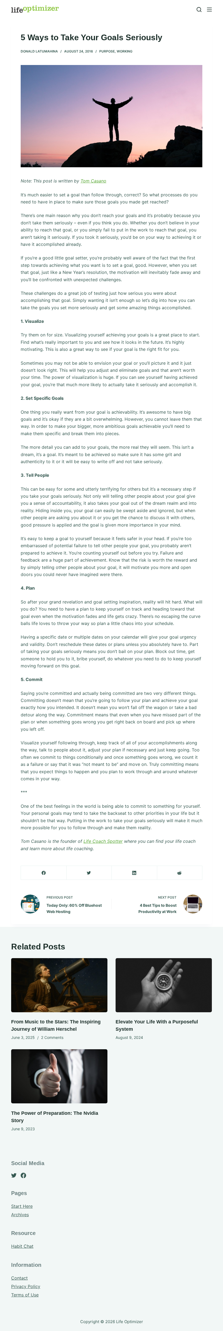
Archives (20, 1214)
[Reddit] (180, 873)
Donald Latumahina (39, 51)
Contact (19, 1278)
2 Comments (52, 1037)
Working (124, 51)
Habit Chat (22, 1246)
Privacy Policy (25, 1286)
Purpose (107, 51)
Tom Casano (93, 181)
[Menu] (209, 9)
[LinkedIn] (134, 873)
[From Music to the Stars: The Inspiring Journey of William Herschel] (59, 985)
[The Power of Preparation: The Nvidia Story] (59, 1076)
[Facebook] (44, 873)
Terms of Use (25, 1295)
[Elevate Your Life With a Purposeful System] (164, 985)
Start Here (22, 1206)
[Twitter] (89, 873)
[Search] (199, 9)
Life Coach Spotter (103, 841)
